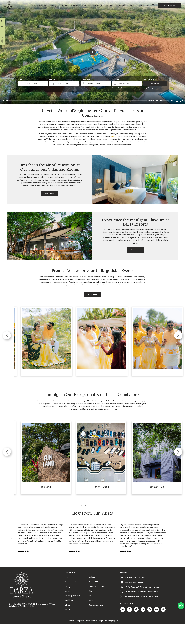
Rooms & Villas (39, 5)
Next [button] (178, 335)
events (114, 136)
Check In (21, 79)
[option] (46, 341)
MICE (131, 5)
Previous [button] (7, 335)
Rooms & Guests (85, 79)
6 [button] (109, 387)
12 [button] (121, 505)
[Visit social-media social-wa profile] (163, 609)
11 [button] (117, 505)
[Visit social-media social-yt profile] (156, 609)
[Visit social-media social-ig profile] (149, 609)
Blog (91, 591)
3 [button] (97, 387)
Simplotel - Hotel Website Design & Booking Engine (97, 621)
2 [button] (93, 387)
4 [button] (101, 387)
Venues (63, 5)
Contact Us (143, 5)
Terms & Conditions (97, 586)
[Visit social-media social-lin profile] (143, 609)
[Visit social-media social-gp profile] (136, 609)
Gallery (92, 577)
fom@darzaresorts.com (135, 577)
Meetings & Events (80, 5)
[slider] (76, 100)
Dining (53, 5)
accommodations (102, 142)
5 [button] (105, 387)
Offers (109, 5)
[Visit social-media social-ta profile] (122, 609)
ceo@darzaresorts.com (134, 582)
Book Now (169, 5)
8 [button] (105, 505)
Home (67, 577)
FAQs (91, 595)
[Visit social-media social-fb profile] (129, 609)
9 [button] (109, 505)
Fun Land (120, 5)
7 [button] (101, 505)
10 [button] (113, 505)
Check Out (52, 79)
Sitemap (70, 621)
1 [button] (89, 387)
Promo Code (115, 79)
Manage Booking (148, 88)
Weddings (97, 5)
